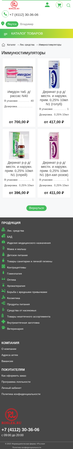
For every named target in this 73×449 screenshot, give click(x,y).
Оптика (11, 279)
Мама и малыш (16, 249)
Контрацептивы (16, 267)
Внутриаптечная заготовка (23, 322)
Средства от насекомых (21, 310)
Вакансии (7, 361)
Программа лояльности (16, 381)
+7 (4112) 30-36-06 (24, 15)
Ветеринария (15, 328)
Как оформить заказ (13, 375)
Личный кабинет (11, 387)
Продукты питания (18, 304)
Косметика (13, 298)
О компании (8, 348)
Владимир (26, 24)
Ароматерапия (16, 285)
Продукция (11, 222)
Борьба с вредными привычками (27, 291)
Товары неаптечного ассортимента (28, 316)
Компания (10, 343)
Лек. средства (15, 230)
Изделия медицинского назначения (29, 242)
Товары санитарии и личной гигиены (29, 261)
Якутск (11, 24)
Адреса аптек (9, 354)
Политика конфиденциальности (20, 394)
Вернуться (36, 208)
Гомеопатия (14, 273)
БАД (9, 236)
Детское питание (17, 255)
